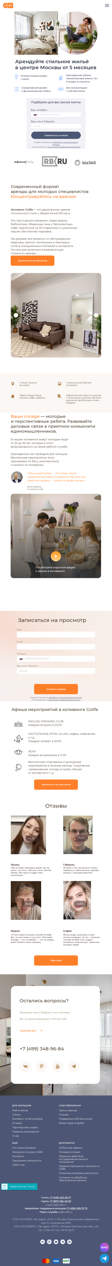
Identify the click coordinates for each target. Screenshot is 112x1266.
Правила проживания (25, 1131)
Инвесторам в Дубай (71, 1123)
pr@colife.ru (65, 1212)
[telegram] (62, 1241)
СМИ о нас (18, 1164)
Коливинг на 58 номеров (27, 1118)
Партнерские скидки (25, 1127)
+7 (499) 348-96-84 (42, 1049)
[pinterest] (49, 1241)
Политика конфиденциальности (78, 1173)
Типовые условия (69, 1152)
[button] (32, 261)
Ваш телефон (39, 110)
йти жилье (21, 1110)
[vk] (42, 1241)
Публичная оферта (70, 1147)
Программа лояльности (26, 1160)
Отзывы (17, 1123)
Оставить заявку (56, 689)
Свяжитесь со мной (56, 135)
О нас (15, 1136)
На (13, 1110)
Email (20, 641)
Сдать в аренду (68, 1110)
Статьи (16, 1114)
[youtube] (56, 1241)
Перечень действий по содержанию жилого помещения (73, 1159)
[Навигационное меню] (107, 5)
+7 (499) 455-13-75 (76, 1208)
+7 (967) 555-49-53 (60, 1201)
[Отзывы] (69, 1241)
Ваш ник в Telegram (43, 121)
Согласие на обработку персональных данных (73, 1179)
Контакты (18, 1156)
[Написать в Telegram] (104, 1258)
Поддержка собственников (75, 1118)
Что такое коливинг (24, 1147)
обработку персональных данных (65, 697)
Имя (19, 629)
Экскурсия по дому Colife (27, 1152)
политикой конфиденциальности (63, 147)
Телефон (21, 654)
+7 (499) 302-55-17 (60, 1197)
